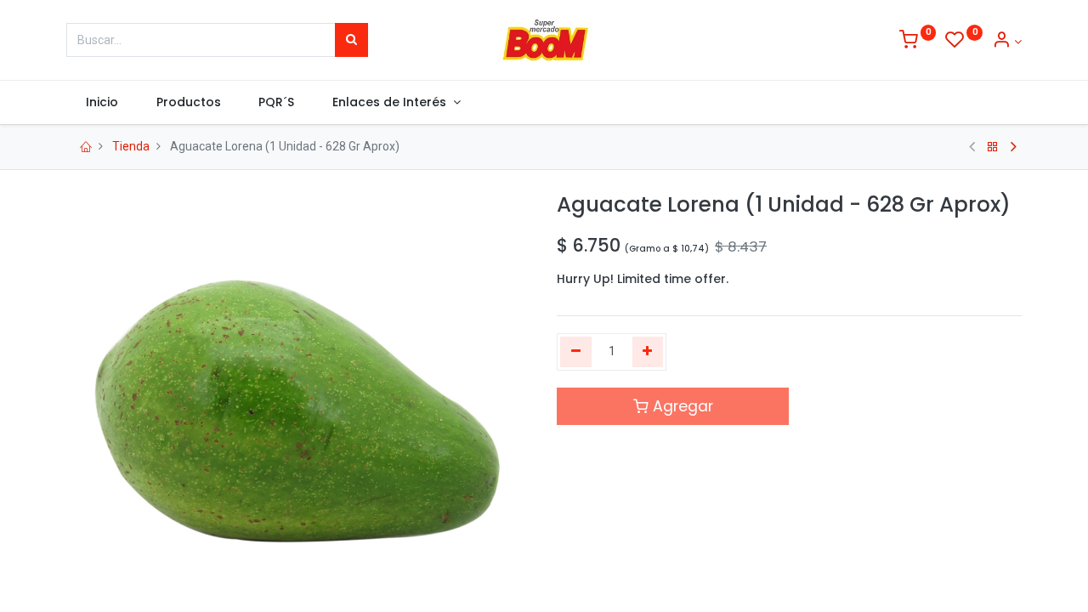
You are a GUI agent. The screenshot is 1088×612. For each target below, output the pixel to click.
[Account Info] (1007, 41)
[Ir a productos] (993, 147)
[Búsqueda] (351, 40)
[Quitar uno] (576, 352)
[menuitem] (101, 103)
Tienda (131, 146)
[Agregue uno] (648, 352)
